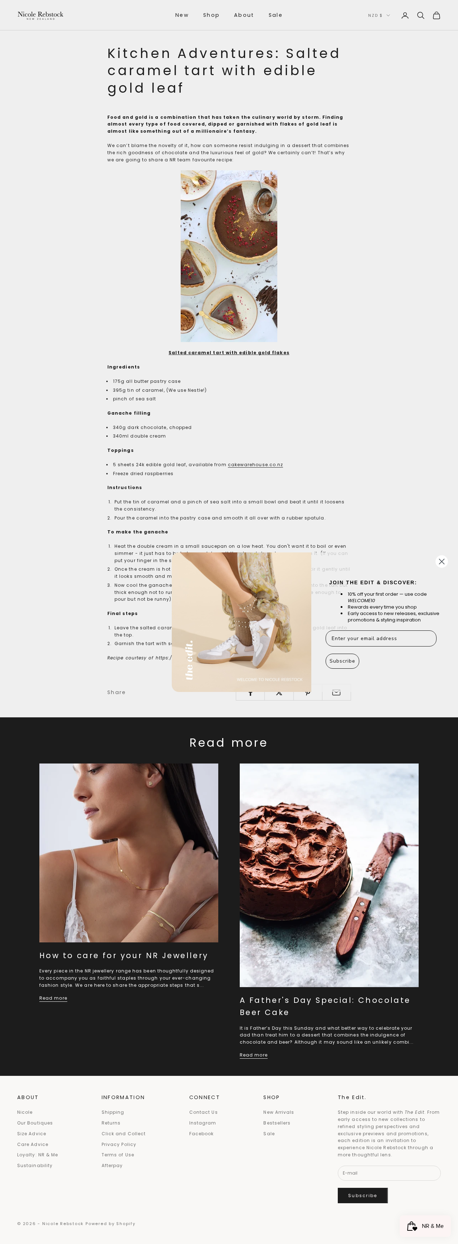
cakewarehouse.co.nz (255, 465)
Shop (211, 15)
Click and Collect (124, 1134)
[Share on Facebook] (250, 692)
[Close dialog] (441, 561)
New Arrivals (278, 1112)
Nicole (25, 1112)
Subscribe (362, 1195)
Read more (53, 998)
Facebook (201, 1134)
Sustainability (35, 1165)
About (244, 15)
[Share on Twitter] (279, 692)
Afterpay (112, 1165)
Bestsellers (277, 1123)
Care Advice (32, 1144)
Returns (111, 1123)
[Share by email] (336, 692)
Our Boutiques (35, 1123)
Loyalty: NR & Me (37, 1155)
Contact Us (203, 1112)
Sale (276, 15)
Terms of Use (118, 1155)
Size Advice (31, 1134)
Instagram (202, 1123)
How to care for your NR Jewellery (124, 955)
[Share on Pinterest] (308, 692)
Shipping (113, 1112)
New (182, 15)
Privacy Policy (119, 1144)
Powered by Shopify (111, 1223)
